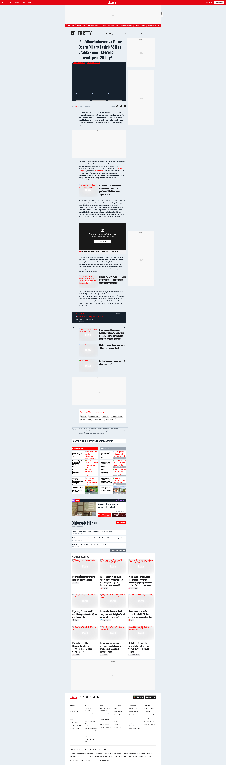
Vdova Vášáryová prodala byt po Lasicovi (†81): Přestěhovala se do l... (77, 463)
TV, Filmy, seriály (110, 419)
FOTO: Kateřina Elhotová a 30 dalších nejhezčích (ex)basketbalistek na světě (106, 472)
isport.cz (116, 484)
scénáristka (114, 428)
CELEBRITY (81, 33)
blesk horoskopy (118, 466)
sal (76, 106)
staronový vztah (120, 431)
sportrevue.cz (117, 475)
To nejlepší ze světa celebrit (92, 412)
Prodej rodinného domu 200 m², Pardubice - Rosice (106, 489)
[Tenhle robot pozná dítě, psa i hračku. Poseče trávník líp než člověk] (91, 490)
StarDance (118, 34)
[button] (138, 697)
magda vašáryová (103, 428)
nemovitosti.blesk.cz (119, 493)
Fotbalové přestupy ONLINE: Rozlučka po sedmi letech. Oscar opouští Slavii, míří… (106, 481)
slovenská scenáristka (97, 433)
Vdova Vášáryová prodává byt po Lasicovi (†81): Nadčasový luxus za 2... (77, 472)
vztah (80, 428)
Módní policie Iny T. (116, 416)
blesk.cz (116, 457)
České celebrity (108, 34)
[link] (80, 697)
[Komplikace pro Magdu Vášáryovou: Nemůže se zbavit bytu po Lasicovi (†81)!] (91, 455)
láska (85, 428)
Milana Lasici (99, 171)
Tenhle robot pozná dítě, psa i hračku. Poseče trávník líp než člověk (77, 489)
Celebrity (83, 416)
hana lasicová (83, 431)
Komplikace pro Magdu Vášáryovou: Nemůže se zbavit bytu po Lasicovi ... (77, 454)
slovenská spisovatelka (106, 431)
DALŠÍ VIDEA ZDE (120, 500)
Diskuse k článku (84, 523)
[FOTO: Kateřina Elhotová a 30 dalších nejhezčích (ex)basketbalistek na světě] (119, 472)
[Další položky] (158, 25)
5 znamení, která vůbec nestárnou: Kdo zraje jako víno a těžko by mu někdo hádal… (106, 463)
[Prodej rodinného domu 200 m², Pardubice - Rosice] (119, 490)
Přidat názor (121, 523)
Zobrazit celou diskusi (118, 550)
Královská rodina (86, 419)
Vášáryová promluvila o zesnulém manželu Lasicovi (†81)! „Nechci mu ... (77, 481)
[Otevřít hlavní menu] (2, 2)
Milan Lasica (92, 428)
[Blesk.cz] (112, 2)
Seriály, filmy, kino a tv (142, 34)
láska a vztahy (93, 431)
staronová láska (83, 433)
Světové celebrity (129, 34)
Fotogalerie (80, 313)
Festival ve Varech (94, 416)
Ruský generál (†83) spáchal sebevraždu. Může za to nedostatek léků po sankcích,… (106, 454)
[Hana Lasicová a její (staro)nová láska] (86, 63)
